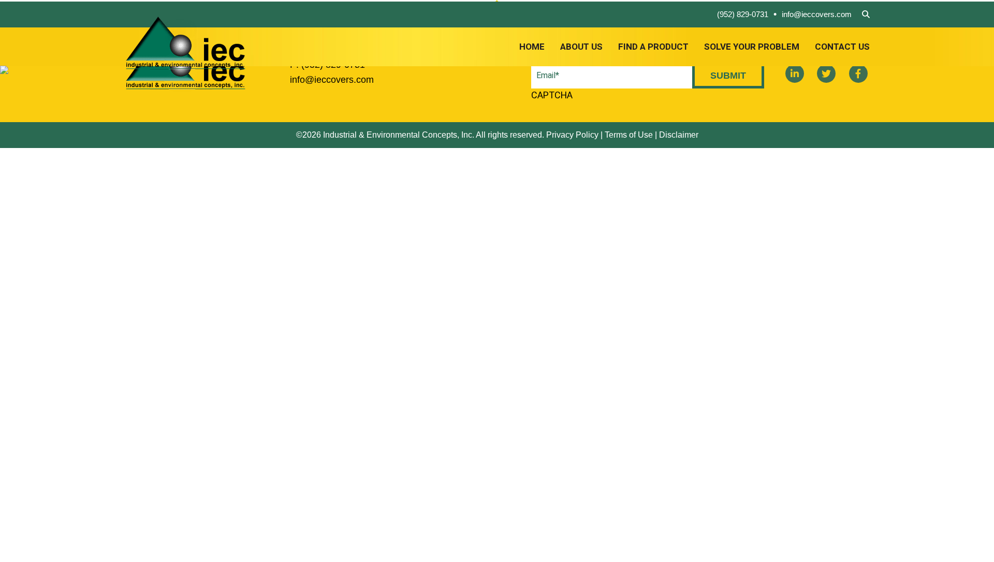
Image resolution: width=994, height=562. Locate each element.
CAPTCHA (552, 95)
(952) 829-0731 (742, 14)
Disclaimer (678, 134)
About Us (581, 46)
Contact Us (842, 46)
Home (532, 46)
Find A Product (653, 46)
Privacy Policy (572, 134)
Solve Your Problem (751, 46)
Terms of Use (629, 134)
